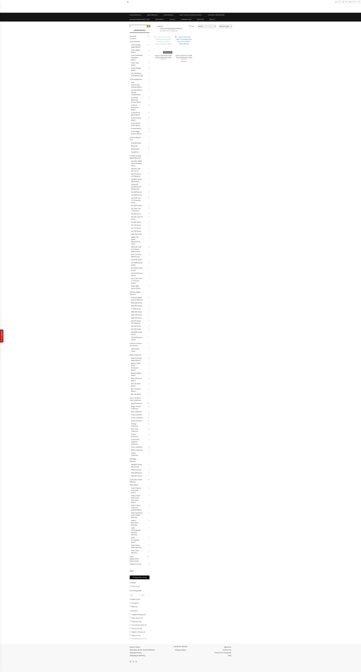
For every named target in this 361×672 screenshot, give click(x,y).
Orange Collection (134, 425)
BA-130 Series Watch (136, 385)
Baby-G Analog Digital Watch (136, 359)
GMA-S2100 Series (135, 350)
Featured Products (133, 37)
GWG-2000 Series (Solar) (135, 287)
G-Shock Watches (135, 15)
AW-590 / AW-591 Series (136, 170)
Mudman (134, 146)
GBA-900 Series (136, 234)
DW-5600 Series (136, 303)
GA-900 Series (136, 214)
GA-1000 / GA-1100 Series (136, 210)
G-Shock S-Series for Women (136, 344)
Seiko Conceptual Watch (135, 540)
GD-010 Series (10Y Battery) (136, 322)
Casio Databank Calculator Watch (136, 57)
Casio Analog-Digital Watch (136, 46)
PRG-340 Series (136, 473)
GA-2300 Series (136, 192)
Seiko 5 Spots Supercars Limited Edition (136, 507)
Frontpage (200, 19)
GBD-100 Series (136, 315)
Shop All (172, 19)
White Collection (137, 450)
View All (160, 26)
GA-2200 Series (136, 195)
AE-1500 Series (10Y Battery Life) (137, 74)
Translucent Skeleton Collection (135, 442)
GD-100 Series (136, 326)
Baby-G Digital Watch (136, 374)
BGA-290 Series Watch (136, 379)
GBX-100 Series (136, 318)
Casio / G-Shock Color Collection (190, 15)
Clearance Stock (186, 19)
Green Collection (137, 418)
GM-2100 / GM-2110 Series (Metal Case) (136, 249)
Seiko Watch (159, 19)
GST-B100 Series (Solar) (137, 274)
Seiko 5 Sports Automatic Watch (136, 490)
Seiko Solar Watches (135, 551)
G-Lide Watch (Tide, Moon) (136, 124)
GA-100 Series (136, 231)
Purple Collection (134, 435)
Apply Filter (140, 577)
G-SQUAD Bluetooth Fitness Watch (136, 100)
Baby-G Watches (152, 15)
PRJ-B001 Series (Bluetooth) (136, 466)
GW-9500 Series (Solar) (136, 338)
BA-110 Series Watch (136, 390)
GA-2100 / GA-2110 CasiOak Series (136, 200)
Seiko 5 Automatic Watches (134, 522)
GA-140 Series (136, 225)
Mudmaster (135, 149)
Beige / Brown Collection (136, 407)
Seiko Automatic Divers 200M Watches (137, 515)
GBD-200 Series (136, 312)
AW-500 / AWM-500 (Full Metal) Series (136, 163)
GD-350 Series (136, 329)
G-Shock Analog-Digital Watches (135, 157)
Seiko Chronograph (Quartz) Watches (136, 531)
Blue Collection (136, 412)
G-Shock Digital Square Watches (137, 299)
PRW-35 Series (136, 470)
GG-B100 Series (136, 260)
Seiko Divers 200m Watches (136, 546)
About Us (212, 19)
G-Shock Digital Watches (135, 293)
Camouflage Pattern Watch (136, 132)
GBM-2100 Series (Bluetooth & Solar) (135, 240)
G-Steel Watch (136, 128)
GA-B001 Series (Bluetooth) (136, 180)
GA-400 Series (136, 222)
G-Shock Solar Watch (136, 119)
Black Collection (136, 403)
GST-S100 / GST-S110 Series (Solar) (136, 281)
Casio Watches (168, 15)
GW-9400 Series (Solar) (136, 333)
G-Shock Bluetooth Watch (134, 107)
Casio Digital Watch (135, 51)
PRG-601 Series (136, 476)
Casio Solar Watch (135, 64)
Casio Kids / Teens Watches (216, 15)
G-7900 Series (136, 309)
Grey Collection (136, 415)
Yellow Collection (134, 454)
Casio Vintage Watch (136, 69)
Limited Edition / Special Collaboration (137, 92)
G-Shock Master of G (135, 138)
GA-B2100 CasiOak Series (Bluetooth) (136, 186)
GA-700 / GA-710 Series (137, 218)
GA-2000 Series (136, 206)
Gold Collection (136, 421)
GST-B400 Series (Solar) (137, 264)
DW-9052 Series (136, 306)
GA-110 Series (136, 228)
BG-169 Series (136, 394)
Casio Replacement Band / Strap (140, 19)
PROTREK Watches (133, 460)
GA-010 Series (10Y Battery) (136, 175)
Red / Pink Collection (134, 430)
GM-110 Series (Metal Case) (136, 255)
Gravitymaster (136, 143)
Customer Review (180, 646)
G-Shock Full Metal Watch (135, 114)
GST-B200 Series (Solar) (137, 269)
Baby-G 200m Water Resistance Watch (136, 366)
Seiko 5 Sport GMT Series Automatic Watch (135, 499)
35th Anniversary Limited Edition (136, 85)
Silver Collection (136, 447)
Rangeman (135, 152)
